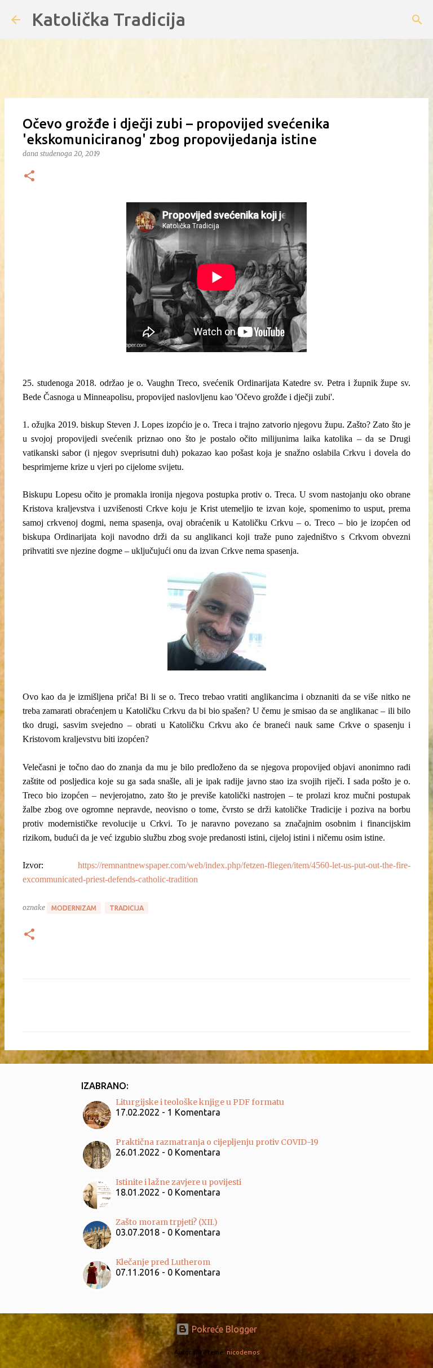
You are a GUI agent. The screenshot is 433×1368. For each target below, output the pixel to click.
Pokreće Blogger (223, 1329)
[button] (29, 176)
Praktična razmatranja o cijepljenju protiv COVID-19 (217, 1142)
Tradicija (126, 908)
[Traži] (417, 19)
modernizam (73, 908)
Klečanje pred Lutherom (163, 1262)
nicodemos (243, 1352)
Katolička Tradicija (108, 19)
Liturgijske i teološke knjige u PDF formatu (200, 1102)
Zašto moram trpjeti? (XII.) (167, 1222)
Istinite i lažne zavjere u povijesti (178, 1182)
